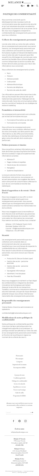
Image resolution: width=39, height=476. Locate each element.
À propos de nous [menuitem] (19, 375)
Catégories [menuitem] (19, 362)
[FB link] (13, 421)
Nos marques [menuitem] (19, 359)
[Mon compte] (28, 6)
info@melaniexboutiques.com (19, 432)
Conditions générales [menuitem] (19, 378)
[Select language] (23, 6)
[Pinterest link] (19, 421)
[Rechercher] (37, 6)
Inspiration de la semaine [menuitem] (19, 364)
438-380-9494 (19, 465)
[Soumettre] (31, 412)
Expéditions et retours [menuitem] (19, 387)
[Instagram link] (25, 421)
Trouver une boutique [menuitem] (19, 390)
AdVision (14, 472)
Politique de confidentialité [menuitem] (19, 381)
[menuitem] (23, 6)
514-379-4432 (19, 455)
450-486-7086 (19, 445)
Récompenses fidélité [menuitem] (19, 367)
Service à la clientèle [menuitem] (19, 384)
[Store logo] (19, 2)
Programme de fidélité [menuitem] (19, 396)
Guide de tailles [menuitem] (19, 393)
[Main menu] (2, 5)
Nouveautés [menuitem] (19, 356)
